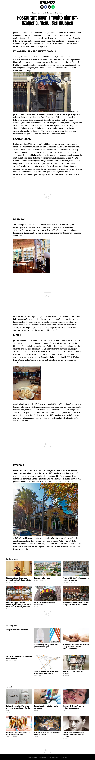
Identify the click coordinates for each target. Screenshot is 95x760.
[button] (7, 2)
